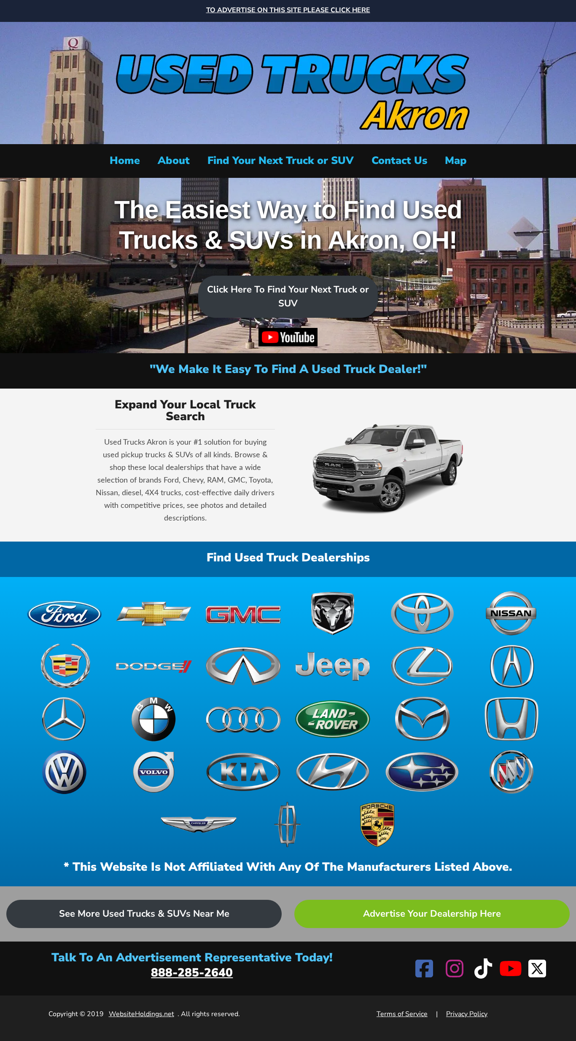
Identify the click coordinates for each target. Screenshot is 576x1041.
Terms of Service (402, 1014)
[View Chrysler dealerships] (198, 825)
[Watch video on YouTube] (288, 337)
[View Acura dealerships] (511, 666)
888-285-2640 (192, 973)
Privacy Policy (466, 1014)
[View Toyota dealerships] (422, 613)
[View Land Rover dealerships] (332, 719)
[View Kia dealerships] (243, 772)
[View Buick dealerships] (511, 772)
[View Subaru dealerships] (422, 772)
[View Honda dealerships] (511, 719)
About (174, 160)
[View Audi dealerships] (243, 719)
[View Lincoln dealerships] (288, 825)
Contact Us (399, 160)
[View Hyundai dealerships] (332, 772)
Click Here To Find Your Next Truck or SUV (288, 296)
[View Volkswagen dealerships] (64, 772)
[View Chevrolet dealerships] (154, 613)
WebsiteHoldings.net (141, 1014)
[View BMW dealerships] (154, 719)
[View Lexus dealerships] (422, 666)
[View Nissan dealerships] (511, 613)
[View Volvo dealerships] (154, 772)
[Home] (288, 82)
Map (456, 160)
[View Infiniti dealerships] (243, 666)
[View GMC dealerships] (243, 613)
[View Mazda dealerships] (422, 719)
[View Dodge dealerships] (154, 666)
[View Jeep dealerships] (332, 666)
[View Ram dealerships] (332, 613)
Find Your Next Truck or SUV (280, 160)
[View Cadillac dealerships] (64, 666)
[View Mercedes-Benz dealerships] (64, 719)
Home (125, 160)
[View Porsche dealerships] (377, 825)
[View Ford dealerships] (64, 613)
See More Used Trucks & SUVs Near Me (144, 913)
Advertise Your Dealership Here (432, 913)
